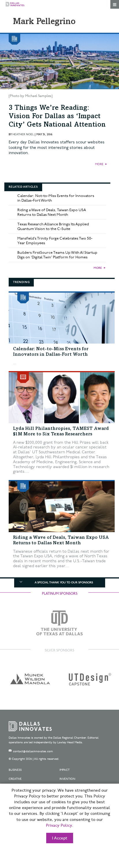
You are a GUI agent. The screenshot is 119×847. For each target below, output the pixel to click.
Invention (67, 779)
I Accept (59, 838)
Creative (15, 779)
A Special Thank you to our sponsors (64, 582)
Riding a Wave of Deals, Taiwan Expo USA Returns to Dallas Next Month (51, 212)
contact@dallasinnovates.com (33, 751)
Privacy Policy (59, 825)
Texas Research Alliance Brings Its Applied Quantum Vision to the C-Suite (53, 226)
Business (15, 770)
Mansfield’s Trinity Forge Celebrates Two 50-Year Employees (54, 240)
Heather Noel (23, 134)
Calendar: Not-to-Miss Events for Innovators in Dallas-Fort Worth (55, 198)
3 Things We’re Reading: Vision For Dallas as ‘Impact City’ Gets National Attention (57, 117)
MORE (99, 164)
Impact (65, 770)
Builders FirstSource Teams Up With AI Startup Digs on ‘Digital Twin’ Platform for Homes (57, 255)
